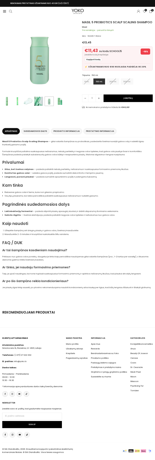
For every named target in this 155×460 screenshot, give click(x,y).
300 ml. (113, 81)
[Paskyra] (138, 11)
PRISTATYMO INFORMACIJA (100, 131)
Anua (133, 348)
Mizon (133, 376)
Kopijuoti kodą (93, 59)
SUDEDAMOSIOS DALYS (35, 131)
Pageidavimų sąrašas (77, 358)
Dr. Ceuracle (136, 367)
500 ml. (127, 81)
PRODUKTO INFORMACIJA (66, 131)
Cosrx (133, 362)
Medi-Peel (135, 372)
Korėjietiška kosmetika (141, 344)
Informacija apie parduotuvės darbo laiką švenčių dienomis (33, 386)
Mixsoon (134, 381)
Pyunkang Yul (136, 385)
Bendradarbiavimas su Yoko (105, 353)
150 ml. (99, 81)
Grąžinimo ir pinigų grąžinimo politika (109, 372)
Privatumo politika (100, 358)
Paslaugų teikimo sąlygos (103, 362)
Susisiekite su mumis (101, 376)
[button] (71, 58)
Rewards (95, 348)
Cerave (134, 358)
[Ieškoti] (11, 11)
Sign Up (32, 424)
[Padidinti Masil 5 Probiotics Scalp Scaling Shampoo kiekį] (99, 98)
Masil (84, 27)
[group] (39, 57)
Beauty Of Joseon (139, 353)
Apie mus (95, 344)
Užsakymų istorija (74, 348)
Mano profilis (72, 344)
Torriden (134, 390)
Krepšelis (70, 353)
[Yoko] (78, 11)
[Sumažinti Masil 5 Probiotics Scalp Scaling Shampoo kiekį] (85, 98)
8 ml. (86, 81)
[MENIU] (5, 11)
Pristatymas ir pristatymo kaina (106, 367)
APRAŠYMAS (11, 131)
